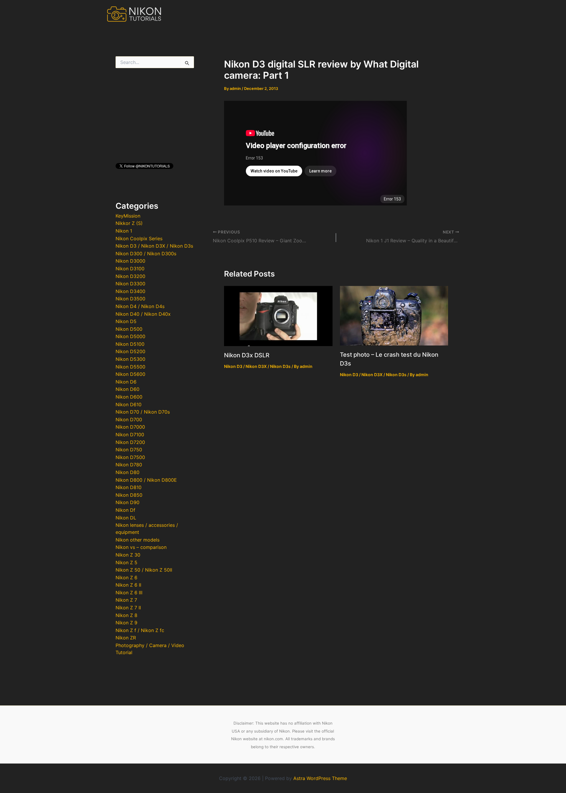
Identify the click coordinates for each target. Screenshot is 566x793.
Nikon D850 (129, 495)
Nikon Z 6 (126, 577)
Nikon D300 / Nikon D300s (146, 253)
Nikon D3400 (130, 291)
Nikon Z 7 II (128, 608)
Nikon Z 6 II (128, 585)
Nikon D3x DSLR (246, 355)
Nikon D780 (129, 465)
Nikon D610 (129, 404)
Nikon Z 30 (128, 555)
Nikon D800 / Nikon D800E (146, 480)
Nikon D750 (129, 450)
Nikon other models (137, 540)
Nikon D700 (129, 419)
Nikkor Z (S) (129, 223)
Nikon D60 (127, 389)
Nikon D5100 (130, 344)
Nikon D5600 (130, 374)
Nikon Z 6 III (129, 592)
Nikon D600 (129, 397)
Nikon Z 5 (126, 562)
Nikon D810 (129, 487)
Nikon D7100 (130, 434)
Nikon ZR (126, 638)
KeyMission (128, 216)
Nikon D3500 (130, 299)
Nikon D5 (126, 321)
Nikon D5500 (130, 367)
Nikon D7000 (130, 427)
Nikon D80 (127, 472)
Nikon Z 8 (126, 615)
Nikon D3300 (130, 284)
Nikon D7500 (130, 457)
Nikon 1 (124, 231)
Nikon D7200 (130, 442)
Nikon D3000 (130, 261)
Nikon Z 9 (126, 623)
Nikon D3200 (130, 276)
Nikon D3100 (130, 269)
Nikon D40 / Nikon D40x (143, 314)
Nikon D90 (127, 502)
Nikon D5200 (130, 351)
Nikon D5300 (130, 359)
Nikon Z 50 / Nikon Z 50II (144, 570)
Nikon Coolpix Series (139, 238)
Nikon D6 (126, 382)
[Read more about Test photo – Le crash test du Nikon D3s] (394, 315)
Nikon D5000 (130, 336)
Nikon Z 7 (126, 600)
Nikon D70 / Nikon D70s (143, 412)
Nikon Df (125, 510)
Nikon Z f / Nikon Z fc (140, 630)
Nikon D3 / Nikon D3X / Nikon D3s (154, 246)
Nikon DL (126, 518)
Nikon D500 (129, 329)
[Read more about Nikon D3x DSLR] (278, 315)
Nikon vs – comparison (141, 547)
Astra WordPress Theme (320, 778)
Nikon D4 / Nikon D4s (140, 306)
